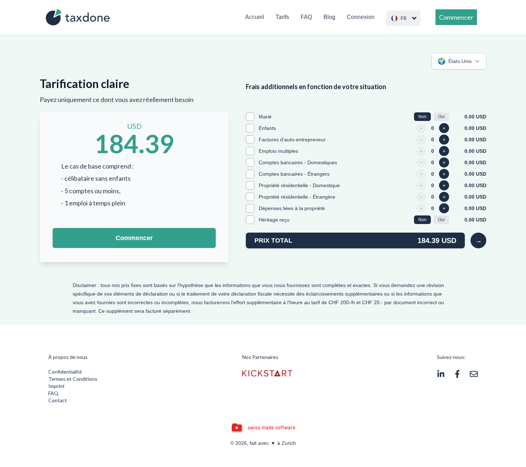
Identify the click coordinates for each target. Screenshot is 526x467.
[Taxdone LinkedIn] (441, 374)
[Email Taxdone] (474, 374)
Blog (329, 17)
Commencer (134, 238)
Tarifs (282, 17)
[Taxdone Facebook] (457, 374)
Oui (441, 116)
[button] (403, 18)
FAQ (306, 17)
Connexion (361, 17)
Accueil (254, 17)
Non (422, 116)
